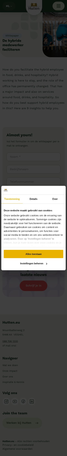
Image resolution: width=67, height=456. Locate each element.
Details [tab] (34, 198)
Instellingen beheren (31, 263)
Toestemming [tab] (12, 198)
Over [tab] (55, 198)
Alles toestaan (34, 253)
